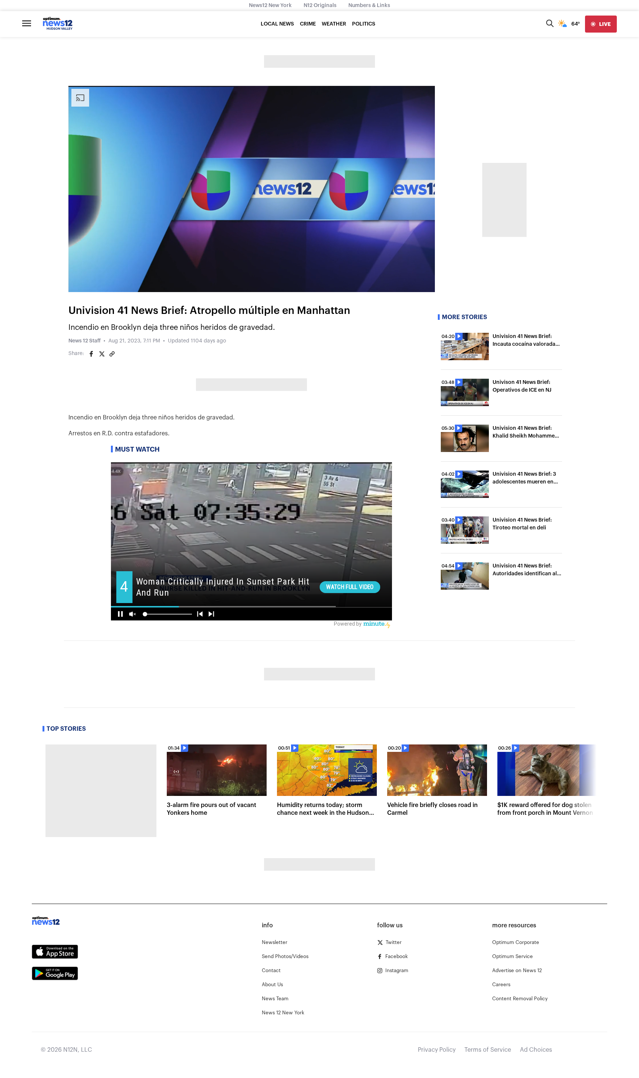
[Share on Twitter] (102, 354)
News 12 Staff (84, 341)
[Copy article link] (112, 354)
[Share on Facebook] (91, 354)
